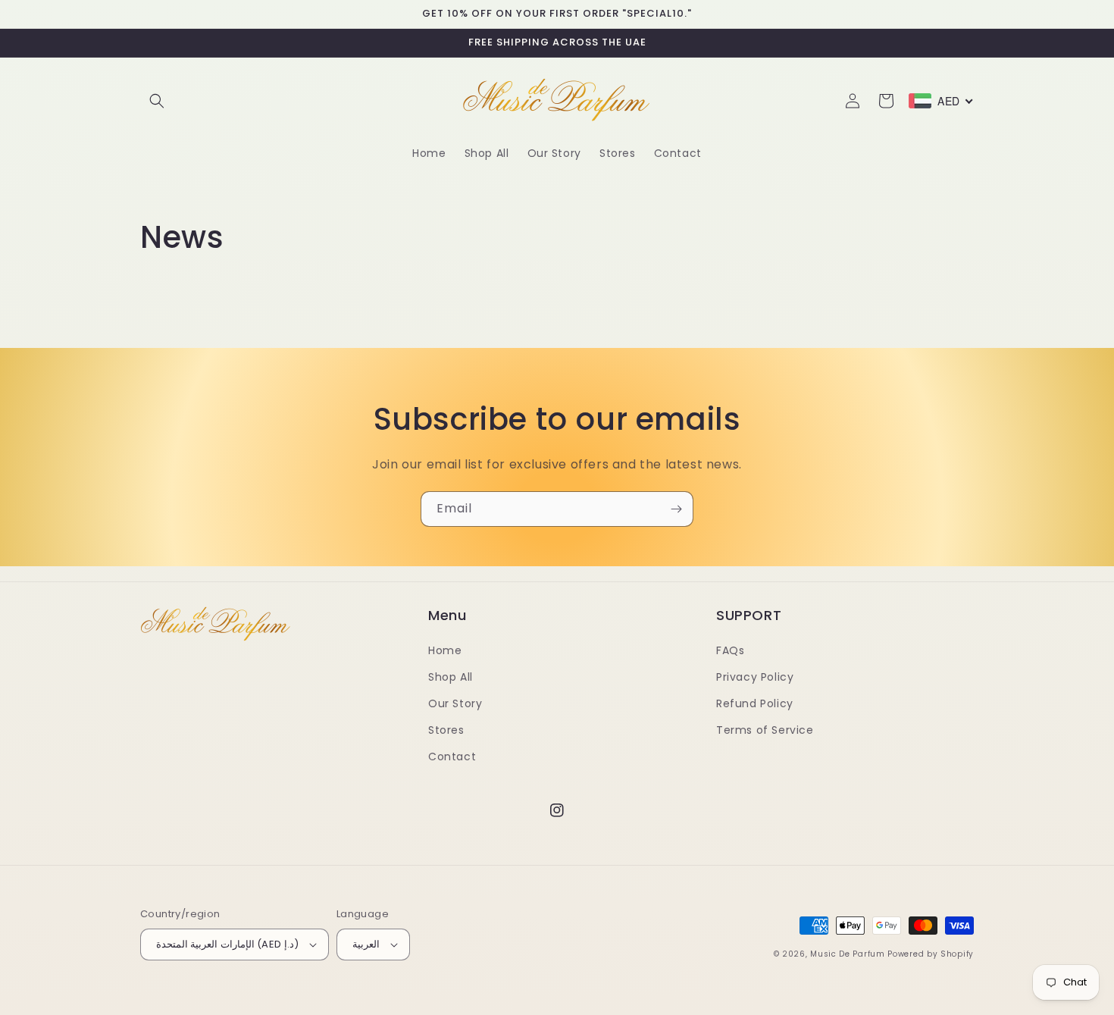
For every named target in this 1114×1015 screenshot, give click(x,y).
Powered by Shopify (930, 954)
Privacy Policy (754, 676)
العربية (366, 944)
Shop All (450, 676)
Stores (446, 730)
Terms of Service (765, 730)
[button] (157, 100)
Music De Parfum (847, 954)
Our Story (455, 703)
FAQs (730, 650)
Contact (452, 756)
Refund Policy (754, 703)
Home (445, 650)
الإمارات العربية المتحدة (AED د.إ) (227, 944)
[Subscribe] (676, 509)
